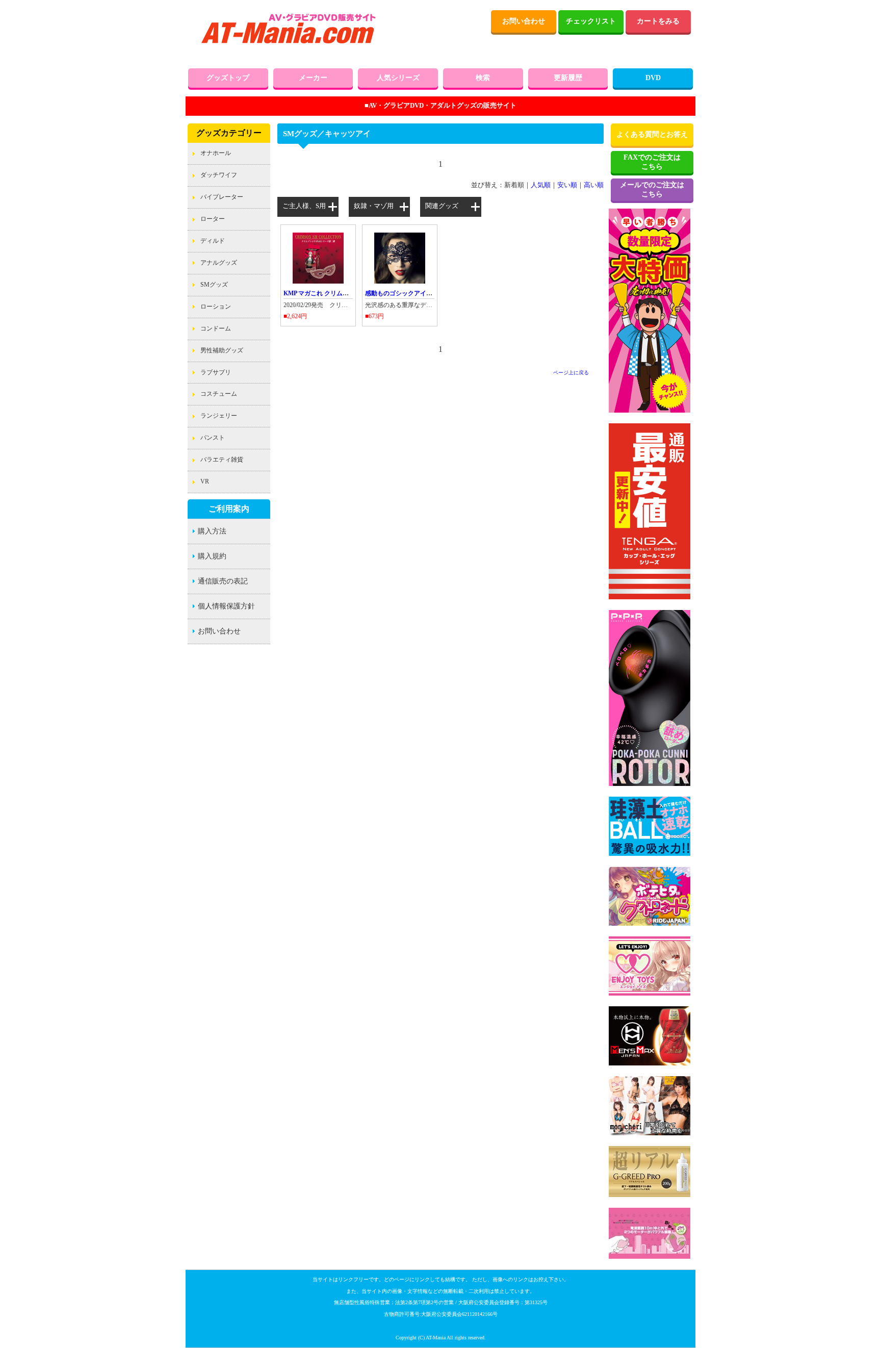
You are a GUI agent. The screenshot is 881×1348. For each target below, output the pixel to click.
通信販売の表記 (223, 581)
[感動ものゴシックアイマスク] (399, 281)
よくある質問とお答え (652, 134)
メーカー (313, 78)
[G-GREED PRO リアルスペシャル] (649, 1195)
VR (204, 481)
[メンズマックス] (649, 1063)
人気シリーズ (398, 78)
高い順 (594, 185)
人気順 (541, 185)
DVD (653, 78)
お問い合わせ (523, 21)
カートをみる (658, 21)
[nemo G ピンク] (649, 1256)
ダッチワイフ (218, 175)
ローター (212, 218)
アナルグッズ (218, 262)
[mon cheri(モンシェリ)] (649, 1133)
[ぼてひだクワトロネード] (649, 923)
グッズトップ (227, 78)
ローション (215, 306)
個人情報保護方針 (226, 606)
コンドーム (215, 328)
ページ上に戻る (571, 372)
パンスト (212, 437)
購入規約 (212, 556)
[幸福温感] (649, 783)
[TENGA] (649, 597)
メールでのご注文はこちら (652, 189)
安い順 (567, 185)
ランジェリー (218, 415)
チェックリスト (591, 21)
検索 (483, 78)
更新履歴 (568, 78)
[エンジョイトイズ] (649, 993)
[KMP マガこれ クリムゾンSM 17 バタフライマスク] (318, 281)
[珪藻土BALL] (649, 853)
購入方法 (212, 531)
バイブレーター (221, 196)
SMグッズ (214, 284)
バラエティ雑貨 (221, 459)
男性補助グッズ (221, 350)
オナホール (215, 153)
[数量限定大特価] (649, 410)
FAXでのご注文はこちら (652, 162)
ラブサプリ (215, 372)
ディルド (212, 240)
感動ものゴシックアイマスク (405, 293)
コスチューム (218, 393)
